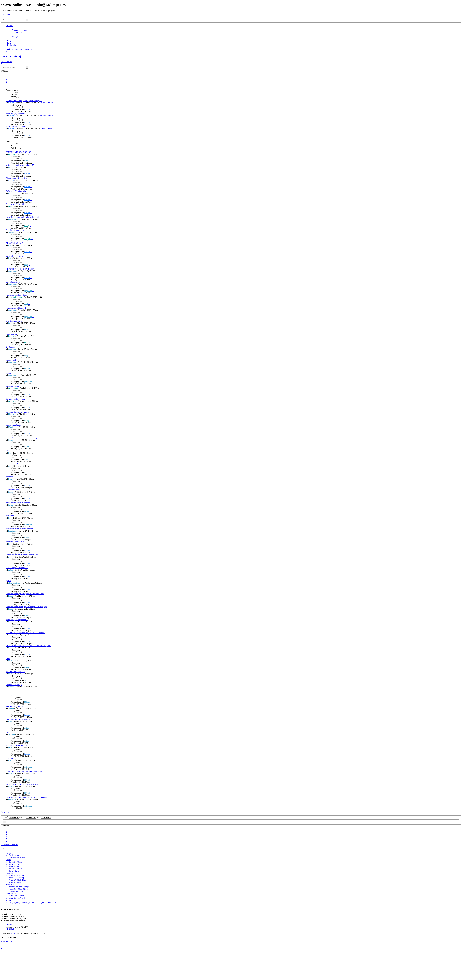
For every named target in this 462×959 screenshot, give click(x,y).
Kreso (10, 596)
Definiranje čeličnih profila (16, 191)
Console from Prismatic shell (17, 464)
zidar (26, 304)
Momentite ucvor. (12, 490)
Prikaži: (6, 817)
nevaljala (27, 420)
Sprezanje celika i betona (15, 399)
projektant (12, 271)
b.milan (11, 103)
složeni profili (11, 360)
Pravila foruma (6, 62)
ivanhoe (27, 369)
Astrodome (28, 524)
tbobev (10, 206)
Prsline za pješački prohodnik (17, 620)
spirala (8, 581)
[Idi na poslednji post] (31, 109)
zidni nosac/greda (12, 386)
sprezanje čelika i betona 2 (16, 308)
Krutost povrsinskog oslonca (16, 295)
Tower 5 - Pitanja (11, 56)
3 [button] (6, 79)
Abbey (26, 226)
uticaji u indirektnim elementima (18, 503)
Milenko (11, 687)
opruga (8, 373)
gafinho (11, 193)
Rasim (10, 622)
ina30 (10, 323)
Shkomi (11, 232)
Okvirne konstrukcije (14, 685)
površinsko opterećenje (14, 256)
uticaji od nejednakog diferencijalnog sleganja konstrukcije (28, 438)
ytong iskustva (11, 334)
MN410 (11, 773)
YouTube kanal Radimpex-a (16, 127)
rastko (10, 570)
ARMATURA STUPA (14, 243)
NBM (26, 537)
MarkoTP (11, 661)
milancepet (12, 401)
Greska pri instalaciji (13, 425)
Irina (10, 479)
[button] (6, 86)
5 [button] (6, 84)
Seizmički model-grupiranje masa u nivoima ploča (25, 594)
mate (10, 747)
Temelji (8, 659)
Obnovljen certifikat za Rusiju (17, 178)
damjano (11, 734)
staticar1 (27, 459)
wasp (26, 265)
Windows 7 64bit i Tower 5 (16, 745)
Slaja (10, 674)
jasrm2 (10, 721)
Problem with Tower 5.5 (15, 204)
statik (26, 161)
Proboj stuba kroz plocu (15, 230)
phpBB (13, 933)
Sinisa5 (11, 708)
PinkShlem (12, 531)
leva (9, 245)
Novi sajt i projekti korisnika (16, 114)
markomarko (13, 388)
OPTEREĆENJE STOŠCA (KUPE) (20, 269)
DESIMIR (12, 154)
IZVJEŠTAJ (10, 347)
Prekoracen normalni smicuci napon (19, 529)
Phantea (11, 414)
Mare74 (11, 427)
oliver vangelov (14, 583)
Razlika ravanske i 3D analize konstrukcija (22, 555)
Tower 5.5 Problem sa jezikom (17, 412)
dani (9, 466)
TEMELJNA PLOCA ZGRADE (18, 152)
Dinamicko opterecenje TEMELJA (19, 719)
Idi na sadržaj (6, 15)
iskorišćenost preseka (14, 321)
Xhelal (10, 492)
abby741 (27, 239)
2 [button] (6, 77)
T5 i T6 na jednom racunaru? (17, 568)
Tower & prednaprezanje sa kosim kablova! (22, 217)
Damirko (11, 336)
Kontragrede (10, 477)
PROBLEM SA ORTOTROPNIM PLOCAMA (24, 771)
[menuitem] (19, 30)
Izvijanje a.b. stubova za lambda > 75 (20, 165)
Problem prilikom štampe (15, 672)
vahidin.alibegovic (15, 297)
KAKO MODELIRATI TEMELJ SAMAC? (23, 784)
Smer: (38, 817)
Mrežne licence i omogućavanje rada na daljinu (24, 101)
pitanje (8, 451)
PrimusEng (12, 219)
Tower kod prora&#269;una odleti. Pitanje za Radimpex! (27, 797)
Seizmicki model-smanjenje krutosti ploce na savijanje (26, 607)
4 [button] (6, 82)
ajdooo (10, 557)
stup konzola (10, 516)
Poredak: (22, 817)
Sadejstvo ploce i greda (14, 706)
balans (10, 440)
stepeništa (9, 758)
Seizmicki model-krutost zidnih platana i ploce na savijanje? (28, 646)
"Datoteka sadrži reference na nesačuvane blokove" (25, 633)
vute (7, 732)
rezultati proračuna (13, 282)
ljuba (10, 167)
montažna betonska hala (15, 542)
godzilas (11, 635)
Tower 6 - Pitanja (46, 103)
